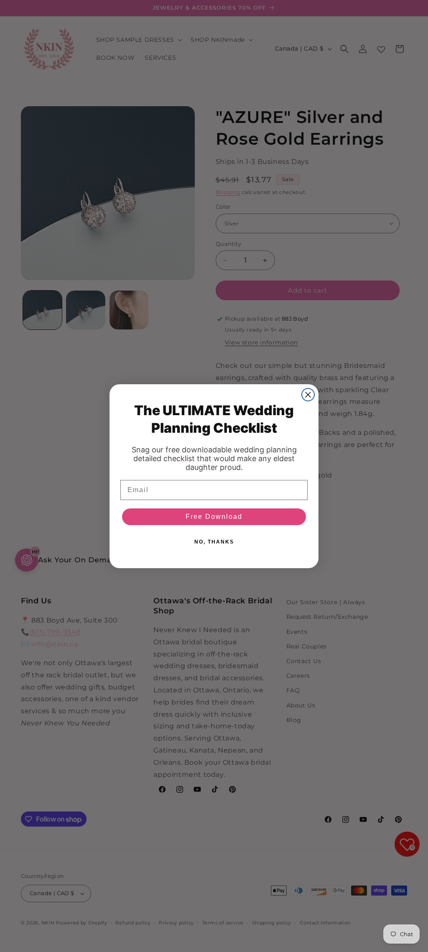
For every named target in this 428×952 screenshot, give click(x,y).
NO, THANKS (214, 542)
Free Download (214, 516)
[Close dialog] (308, 394)
